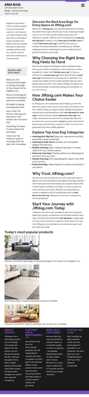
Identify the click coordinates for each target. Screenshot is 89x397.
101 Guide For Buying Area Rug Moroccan (15, 106)
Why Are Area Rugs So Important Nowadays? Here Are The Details (16, 98)
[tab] (82, 5)
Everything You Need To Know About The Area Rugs (15, 129)
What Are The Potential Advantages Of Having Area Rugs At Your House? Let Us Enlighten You (16, 85)
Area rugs (13, 4)
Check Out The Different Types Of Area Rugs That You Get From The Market (16, 140)
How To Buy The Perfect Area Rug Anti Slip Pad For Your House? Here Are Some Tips (16, 117)
